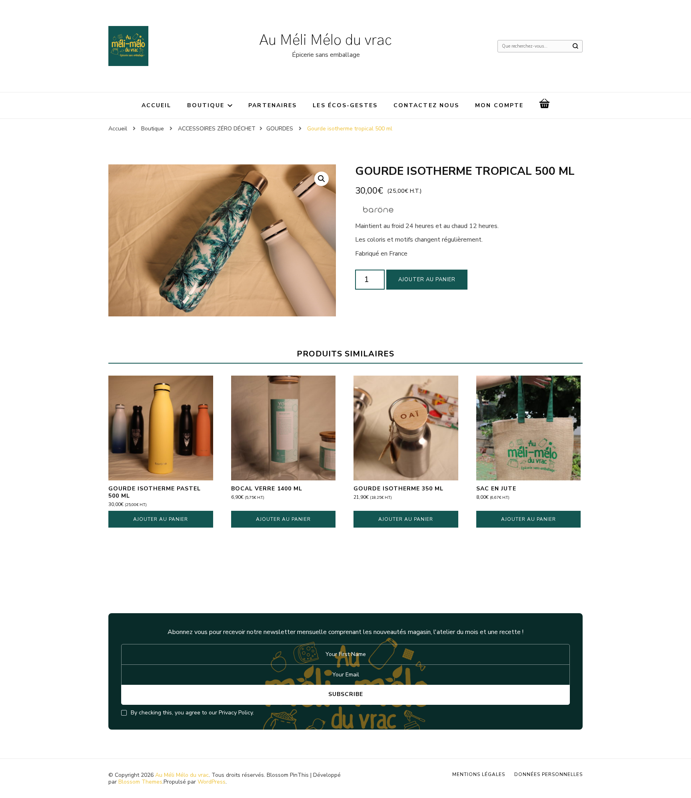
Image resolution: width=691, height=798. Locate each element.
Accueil (157, 105)
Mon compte (499, 105)
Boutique (205, 105)
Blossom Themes (140, 782)
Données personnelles (548, 774)
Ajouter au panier (426, 279)
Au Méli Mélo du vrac (326, 40)
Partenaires (272, 105)
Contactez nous (426, 105)
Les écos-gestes (345, 105)
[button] (321, 179)
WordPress (212, 782)
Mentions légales (478, 774)
